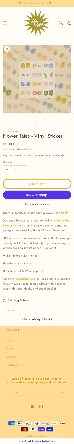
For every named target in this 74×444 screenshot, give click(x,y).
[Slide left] (29, 124)
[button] (5, 23)
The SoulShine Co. (40, 436)
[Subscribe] (63, 392)
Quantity (7, 162)
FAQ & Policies (16, 365)
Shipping (7, 149)
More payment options (37, 204)
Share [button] (10, 310)
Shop (10, 340)
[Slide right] (45, 124)
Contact (11, 357)
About (10, 348)
